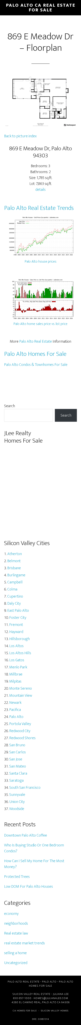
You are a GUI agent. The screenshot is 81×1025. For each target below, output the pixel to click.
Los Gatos (16, 660)
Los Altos (16, 646)
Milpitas (15, 681)
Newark (15, 702)
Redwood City (19, 731)
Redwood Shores (22, 738)
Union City (17, 801)
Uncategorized (15, 962)
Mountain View (20, 695)
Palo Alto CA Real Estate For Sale (40, 7)
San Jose (15, 759)
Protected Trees (17, 876)
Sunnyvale (17, 794)
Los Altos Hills (20, 653)
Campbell (15, 582)
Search (9, 406)
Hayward (16, 631)
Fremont (16, 624)
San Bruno (17, 745)
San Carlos (17, 752)
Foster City (17, 617)
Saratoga (16, 780)
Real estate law (16, 933)
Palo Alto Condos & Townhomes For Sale (35, 364)
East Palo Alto (18, 610)
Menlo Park (18, 667)
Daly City (14, 603)
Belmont (14, 561)
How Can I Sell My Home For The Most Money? (34, 864)
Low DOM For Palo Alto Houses (28, 886)
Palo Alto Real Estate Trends (39, 208)
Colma (12, 589)
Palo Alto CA (51, 1002)
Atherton (14, 554)
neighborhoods (16, 923)
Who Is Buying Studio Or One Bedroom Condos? (34, 848)
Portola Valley (20, 724)
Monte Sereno (20, 688)
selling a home (15, 953)
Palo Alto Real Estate (35, 341)
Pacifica (15, 709)
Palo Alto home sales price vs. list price (40, 324)
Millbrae (15, 674)
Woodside (16, 808)
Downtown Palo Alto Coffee (25, 835)
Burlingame (16, 575)
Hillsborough (19, 639)
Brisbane (14, 568)
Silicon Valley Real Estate (31, 994)
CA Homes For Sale (25, 1010)
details (40, 189)
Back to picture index (20, 136)
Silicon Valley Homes (54, 1010)
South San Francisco (24, 787)
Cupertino (15, 596)
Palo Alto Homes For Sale (35, 354)
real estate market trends (24, 943)
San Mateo (17, 766)
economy (11, 913)
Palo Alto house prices (40, 262)
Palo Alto (16, 716)
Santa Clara (18, 773)
